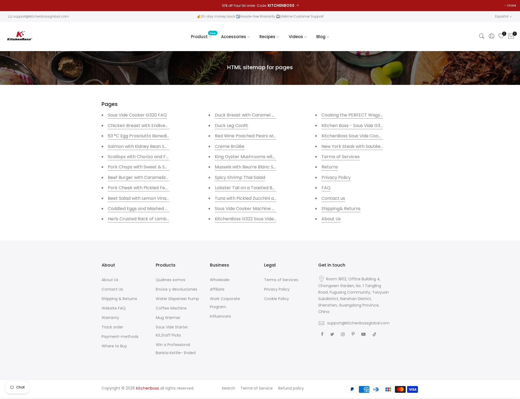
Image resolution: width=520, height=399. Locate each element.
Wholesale (219, 279)
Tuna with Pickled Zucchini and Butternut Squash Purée (273, 198)
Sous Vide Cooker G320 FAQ (137, 115)
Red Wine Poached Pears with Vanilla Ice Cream (266, 136)
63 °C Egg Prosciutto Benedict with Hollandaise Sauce (164, 136)
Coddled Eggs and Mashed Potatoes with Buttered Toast (168, 208)
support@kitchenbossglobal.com (41, 16)
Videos (296, 36)
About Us (331, 219)
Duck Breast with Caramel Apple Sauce (256, 115)
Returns (329, 167)
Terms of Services (340, 157)
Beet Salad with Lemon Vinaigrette (144, 198)
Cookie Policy (276, 298)
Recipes (267, 36)
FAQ (325, 188)
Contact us (333, 198)
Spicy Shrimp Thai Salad (240, 177)
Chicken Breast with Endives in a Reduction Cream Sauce (168, 125)
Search (228, 388)
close (511, 5)
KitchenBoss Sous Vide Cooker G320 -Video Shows (374, 136)
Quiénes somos (170, 279)
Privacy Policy (336, 177)
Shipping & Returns (119, 298)
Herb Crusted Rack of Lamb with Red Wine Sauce (160, 219)
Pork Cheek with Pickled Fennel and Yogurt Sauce (160, 188)
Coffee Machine (171, 308)
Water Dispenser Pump (177, 298)
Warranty (110, 317)
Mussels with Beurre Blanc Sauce (250, 167)
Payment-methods (120, 336)
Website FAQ (114, 308)
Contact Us (112, 289)
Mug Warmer (168, 317)
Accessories (233, 36)
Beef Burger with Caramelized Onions (147, 177)
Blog (321, 36)
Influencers (220, 316)
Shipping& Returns (340, 208)
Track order (112, 327)
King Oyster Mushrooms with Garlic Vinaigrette (265, 157)
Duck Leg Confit (231, 125)
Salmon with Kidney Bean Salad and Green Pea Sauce (164, 146)
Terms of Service (256, 388)
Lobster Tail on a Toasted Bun (247, 188)
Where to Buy (114, 346)
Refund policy (291, 388)
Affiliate (217, 289)
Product (203, 35)
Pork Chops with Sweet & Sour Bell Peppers (154, 167)
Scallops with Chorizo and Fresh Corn (147, 157)
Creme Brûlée (229, 146)
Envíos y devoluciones (176, 289)
